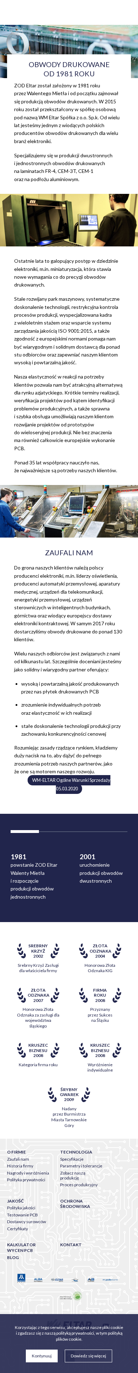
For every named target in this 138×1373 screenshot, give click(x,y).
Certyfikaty (17, 1228)
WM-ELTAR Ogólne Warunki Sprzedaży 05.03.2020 (71, 784)
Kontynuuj (42, 1355)
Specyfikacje (72, 1159)
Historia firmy (20, 1165)
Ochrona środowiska (75, 1203)
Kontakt (71, 1244)
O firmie (16, 1152)
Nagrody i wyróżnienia (28, 1173)
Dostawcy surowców (26, 1221)
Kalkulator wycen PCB (21, 1247)
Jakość (15, 1201)
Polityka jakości (21, 1207)
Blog (13, 1257)
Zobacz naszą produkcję (72, 1175)
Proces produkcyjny (79, 1184)
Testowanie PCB (22, 1214)
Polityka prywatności (26, 1179)
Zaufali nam (18, 1159)
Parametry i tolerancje (81, 1165)
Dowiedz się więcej (88, 1355)
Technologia (76, 1152)
